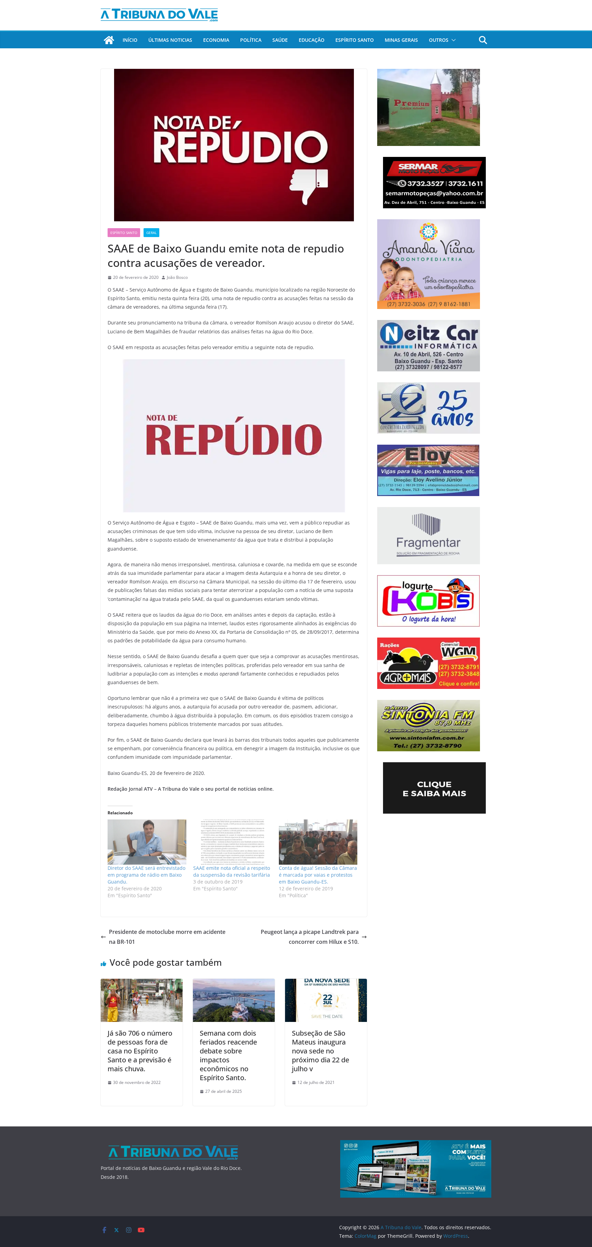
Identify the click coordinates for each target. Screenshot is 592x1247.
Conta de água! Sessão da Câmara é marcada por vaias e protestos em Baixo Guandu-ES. (318, 875)
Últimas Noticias (170, 40)
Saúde (280, 40)
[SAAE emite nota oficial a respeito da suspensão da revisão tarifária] (232, 841)
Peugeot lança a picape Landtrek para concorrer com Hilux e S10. (310, 937)
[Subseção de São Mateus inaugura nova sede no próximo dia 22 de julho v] (326, 983)
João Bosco (177, 277)
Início (130, 40)
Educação (311, 40)
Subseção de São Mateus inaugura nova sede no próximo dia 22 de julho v (320, 1050)
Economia (216, 40)
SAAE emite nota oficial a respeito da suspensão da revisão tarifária (231, 871)
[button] (452, 40)
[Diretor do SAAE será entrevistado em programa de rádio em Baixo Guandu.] (147, 841)
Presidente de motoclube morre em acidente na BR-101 (167, 937)
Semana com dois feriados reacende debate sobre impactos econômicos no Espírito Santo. (228, 1055)
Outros (438, 40)
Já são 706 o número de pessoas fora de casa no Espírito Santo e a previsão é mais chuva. (140, 1050)
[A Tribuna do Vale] (109, 40)
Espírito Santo (354, 40)
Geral (151, 232)
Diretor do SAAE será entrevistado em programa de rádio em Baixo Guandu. (146, 875)
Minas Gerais (401, 40)
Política (250, 40)
